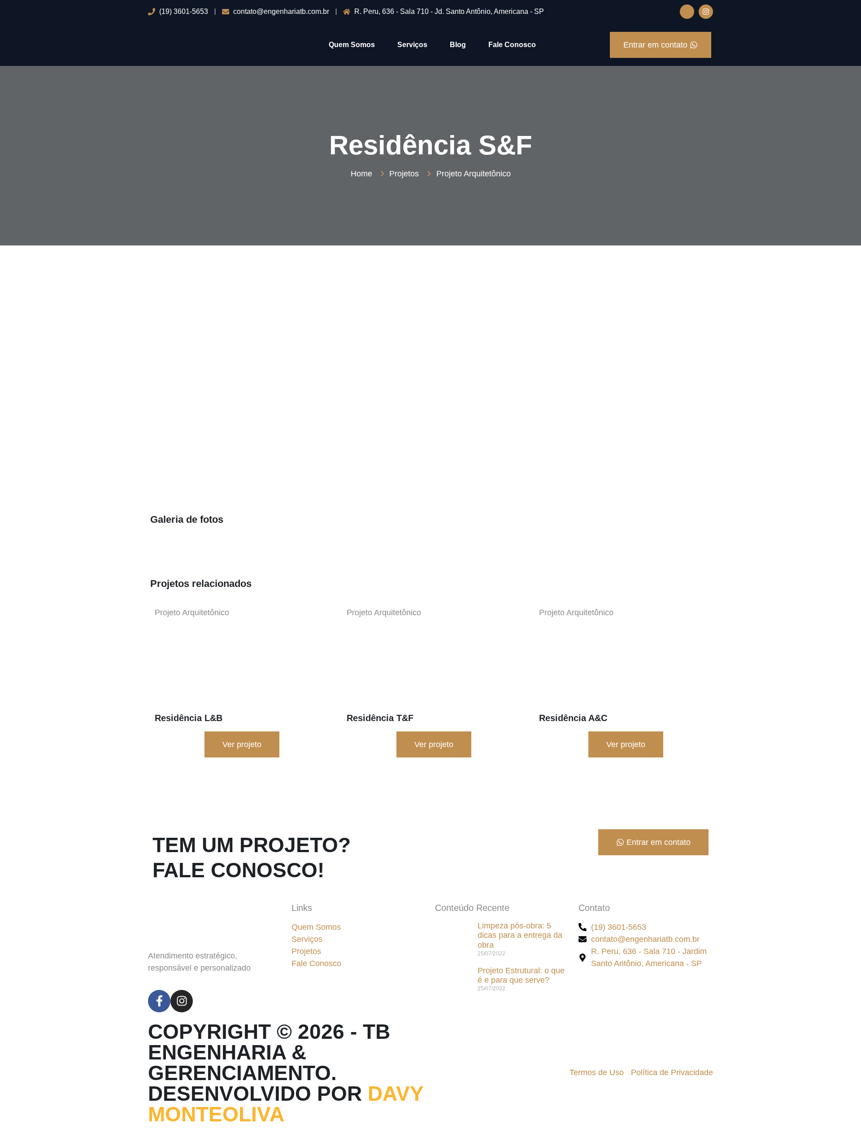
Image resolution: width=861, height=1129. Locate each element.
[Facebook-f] (159, 1001)
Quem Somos (352, 44)
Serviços (412, 44)
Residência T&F (380, 718)
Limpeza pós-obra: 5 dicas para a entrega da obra (520, 935)
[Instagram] (706, 11)
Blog (458, 44)
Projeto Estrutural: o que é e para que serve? (521, 975)
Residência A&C (573, 718)
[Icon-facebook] (687, 11)
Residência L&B (188, 718)
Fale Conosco (512, 44)
